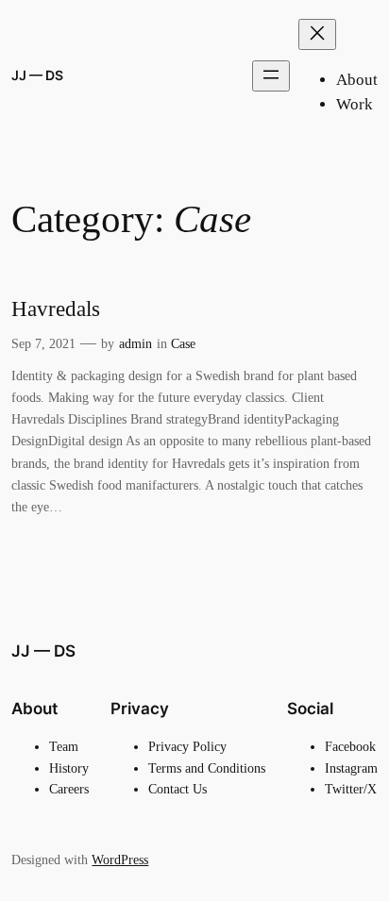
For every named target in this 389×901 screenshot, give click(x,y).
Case (183, 343)
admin (135, 343)
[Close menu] (317, 34)
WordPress (120, 859)
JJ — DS (37, 75)
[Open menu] (271, 76)
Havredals (55, 309)
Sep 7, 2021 (43, 343)
